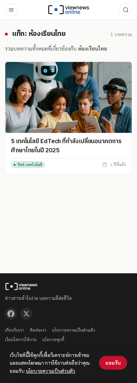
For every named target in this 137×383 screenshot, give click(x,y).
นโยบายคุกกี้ (53, 339)
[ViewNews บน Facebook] (11, 314)
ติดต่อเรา (38, 330)
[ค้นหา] (125, 10)
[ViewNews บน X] (26, 314)
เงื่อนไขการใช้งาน (21, 339)
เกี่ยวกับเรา (14, 330)
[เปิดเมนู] (11, 10)
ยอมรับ (113, 362)
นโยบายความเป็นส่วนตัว (73, 330)
